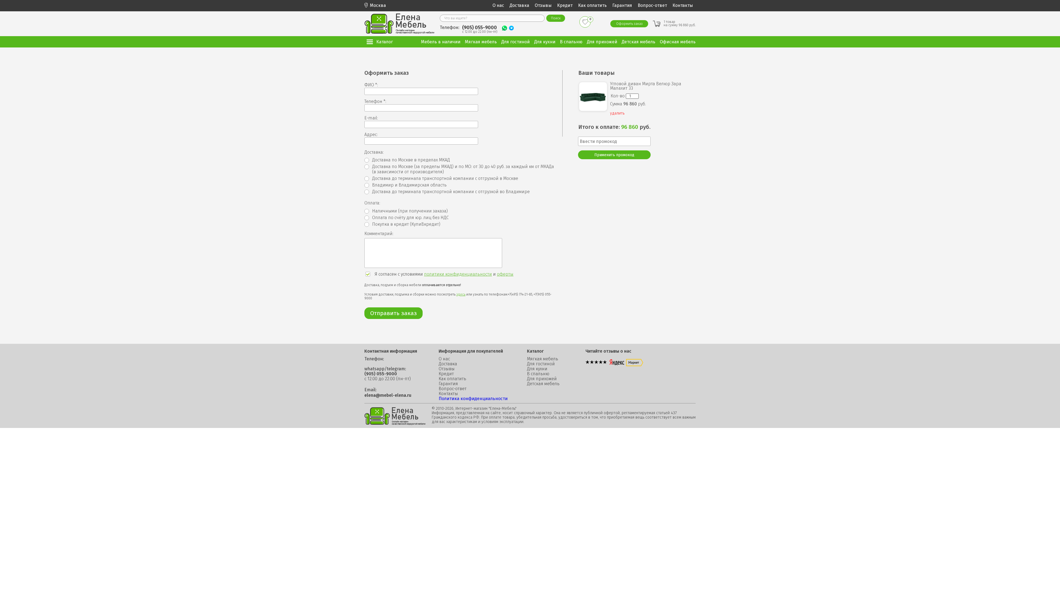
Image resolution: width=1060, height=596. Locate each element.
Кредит (565, 5)
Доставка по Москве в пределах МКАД (411, 160)
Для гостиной (541, 364)
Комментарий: (378, 234)
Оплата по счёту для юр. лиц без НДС (410, 217)
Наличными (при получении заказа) (410, 211)
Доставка (519, 5)
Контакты (682, 5)
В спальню (538, 374)
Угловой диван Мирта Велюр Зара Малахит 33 (645, 86)
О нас (498, 5)
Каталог (384, 41)
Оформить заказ (629, 24)
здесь (460, 294)
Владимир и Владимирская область (409, 185)
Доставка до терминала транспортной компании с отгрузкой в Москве (445, 178)
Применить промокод (614, 155)
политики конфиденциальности (458, 274)
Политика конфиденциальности (473, 398)
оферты (505, 274)
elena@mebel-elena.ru (387, 395)
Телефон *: (375, 101)
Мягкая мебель (542, 359)
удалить (617, 113)
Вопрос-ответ (652, 5)
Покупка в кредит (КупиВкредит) (406, 224)
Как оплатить (592, 5)
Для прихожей (542, 379)
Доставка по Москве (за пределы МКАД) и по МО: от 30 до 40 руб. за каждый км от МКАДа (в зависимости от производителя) (463, 169)
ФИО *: (371, 85)
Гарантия (622, 5)
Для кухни (537, 369)
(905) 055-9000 (479, 28)
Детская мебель (543, 384)
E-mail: (371, 118)
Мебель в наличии (440, 41)
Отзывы (543, 5)
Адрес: (371, 134)
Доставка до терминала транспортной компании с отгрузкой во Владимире (451, 191)
